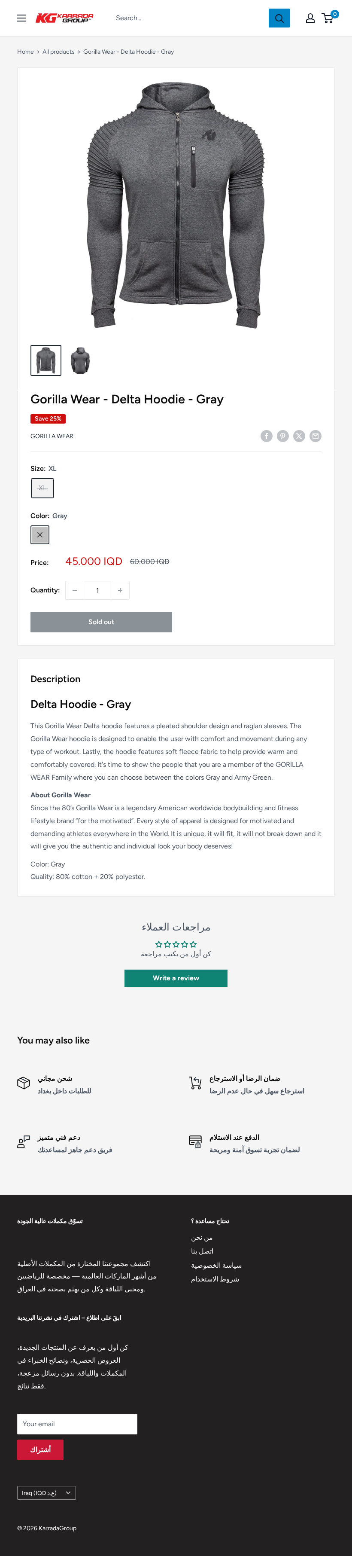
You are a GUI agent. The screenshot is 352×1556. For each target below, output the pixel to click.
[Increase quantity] (120, 590)
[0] (327, 18)
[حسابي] (310, 18)
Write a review (176, 978)
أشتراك (40, 1450)
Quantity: (45, 590)
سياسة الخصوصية (216, 1265)
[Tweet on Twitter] (299, 435)
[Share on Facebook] (267, 435)
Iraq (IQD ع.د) (39, 1492)
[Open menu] (21, 18)
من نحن (202, 1237)
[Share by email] (316, 435)
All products (58, 51)
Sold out (101, 622)
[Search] (279, 18)
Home (25, 51)
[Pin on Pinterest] (283, 435)
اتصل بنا (202, 1251)
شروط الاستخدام (215, 1279)
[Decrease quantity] (75, 590)
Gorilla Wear (51, 436)
